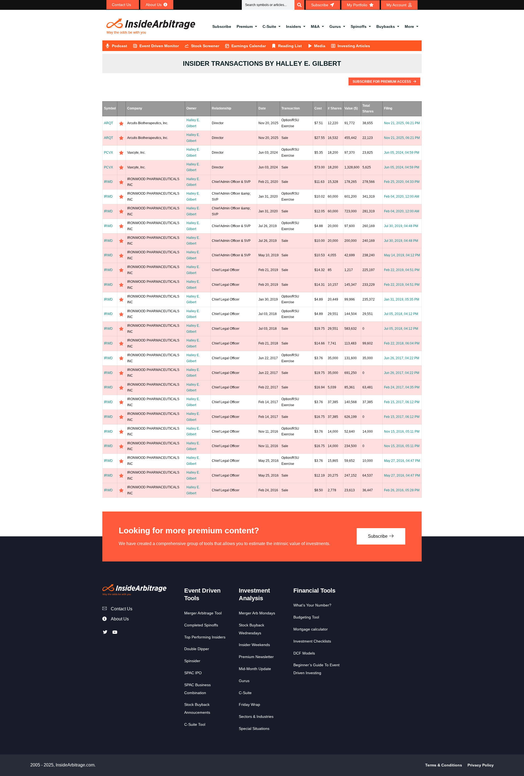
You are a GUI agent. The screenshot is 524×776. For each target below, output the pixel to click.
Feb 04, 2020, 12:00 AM (401, 196)
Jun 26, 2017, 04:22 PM (401, 358)
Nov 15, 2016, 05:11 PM (401, 431)
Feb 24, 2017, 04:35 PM (401, 387)
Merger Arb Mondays (257, 613)
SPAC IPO (193, 673)
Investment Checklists (312, 641)
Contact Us (121, 608)
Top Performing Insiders (204, 637)
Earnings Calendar (248, 46)
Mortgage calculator (310, 629)
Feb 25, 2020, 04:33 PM (401, 182)
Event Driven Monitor (159, 46)
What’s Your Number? (312, 605)
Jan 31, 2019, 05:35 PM (401, 299)
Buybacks (385, 26)
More (409, 26)
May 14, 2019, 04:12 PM (402, 255)
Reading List (290, 46)
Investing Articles (354, 46)
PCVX (108, 152)
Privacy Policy (481, 765)
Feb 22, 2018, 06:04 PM (401, 343)
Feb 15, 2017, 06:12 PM (401, 402)
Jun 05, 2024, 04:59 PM (401, 152)
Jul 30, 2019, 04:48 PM (401, 226)
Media (319, 46)
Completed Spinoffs (201, 625)
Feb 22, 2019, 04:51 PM (401, 270)
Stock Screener (205, 46)
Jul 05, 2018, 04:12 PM (401, 314)
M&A (315, 26)
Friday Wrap (249, 704)
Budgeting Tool (306, 617)
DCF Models (304, 653)
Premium (245, 26)
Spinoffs (359, 26)
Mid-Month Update (255, 669)
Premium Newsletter (256, 657)
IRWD (108, 182)
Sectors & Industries (256, 716)
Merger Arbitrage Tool (203, 613)
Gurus (335, 26)
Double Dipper (196, 649)
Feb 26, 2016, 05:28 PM (401, 490)
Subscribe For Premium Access (382, 82)
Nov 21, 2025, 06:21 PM (402, 123)
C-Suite (269, 26)
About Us (120, 619)
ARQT (108, 123)
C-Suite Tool (194, 724)
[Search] (299, 5)
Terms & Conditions (443, 765)
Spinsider (192, 661)
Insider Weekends (254, 645)
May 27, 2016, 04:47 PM (402, 461)
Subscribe (221, 26)
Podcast (119, 46)
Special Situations (254, 728)
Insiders (293, 26)
